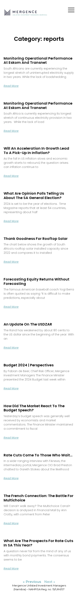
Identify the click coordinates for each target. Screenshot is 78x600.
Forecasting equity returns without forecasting (36, 281)
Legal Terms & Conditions (39, 593)
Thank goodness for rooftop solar (36, 238)
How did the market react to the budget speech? (34, 408)
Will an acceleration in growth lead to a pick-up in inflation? (36, 150)
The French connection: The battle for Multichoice (38, 498)
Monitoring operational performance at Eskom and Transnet (38, 60)
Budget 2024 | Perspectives (29, 365)
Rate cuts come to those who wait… (38, 455)
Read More (11, 85)
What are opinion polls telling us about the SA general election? (34, 195)
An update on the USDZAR (28, 324)
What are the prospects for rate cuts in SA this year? (38, 543)
